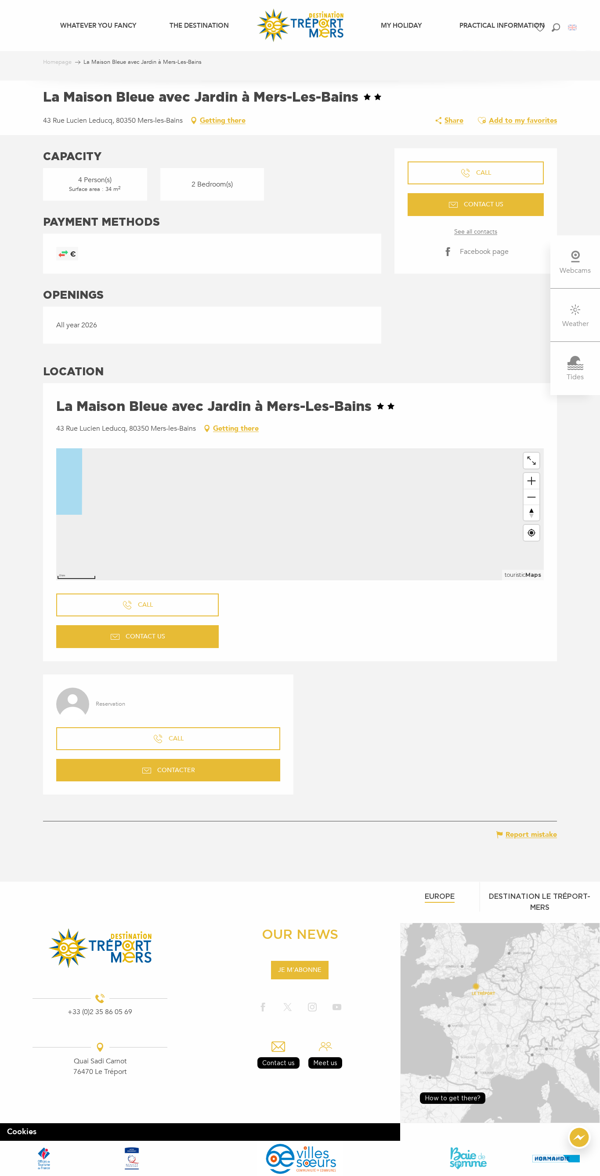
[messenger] (579, 1146)
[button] (556, 27)
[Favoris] (541, 27)
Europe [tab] (440, 896)
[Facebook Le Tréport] (263, 1007)
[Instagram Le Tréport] (312, 1007)
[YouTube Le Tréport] (337, 1007)
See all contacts (475, 231)
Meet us (325, 1062)
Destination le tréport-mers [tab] (539, 901)
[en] (573, 27)
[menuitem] (98, 25)
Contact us (278, 1062)
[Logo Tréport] (100, 948)
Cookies (21, 1131)
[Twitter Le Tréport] (287, 1007)
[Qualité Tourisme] (131, 1158)
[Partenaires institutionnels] (44, 1158)
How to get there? (453, 1098)
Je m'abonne (300, 970)
